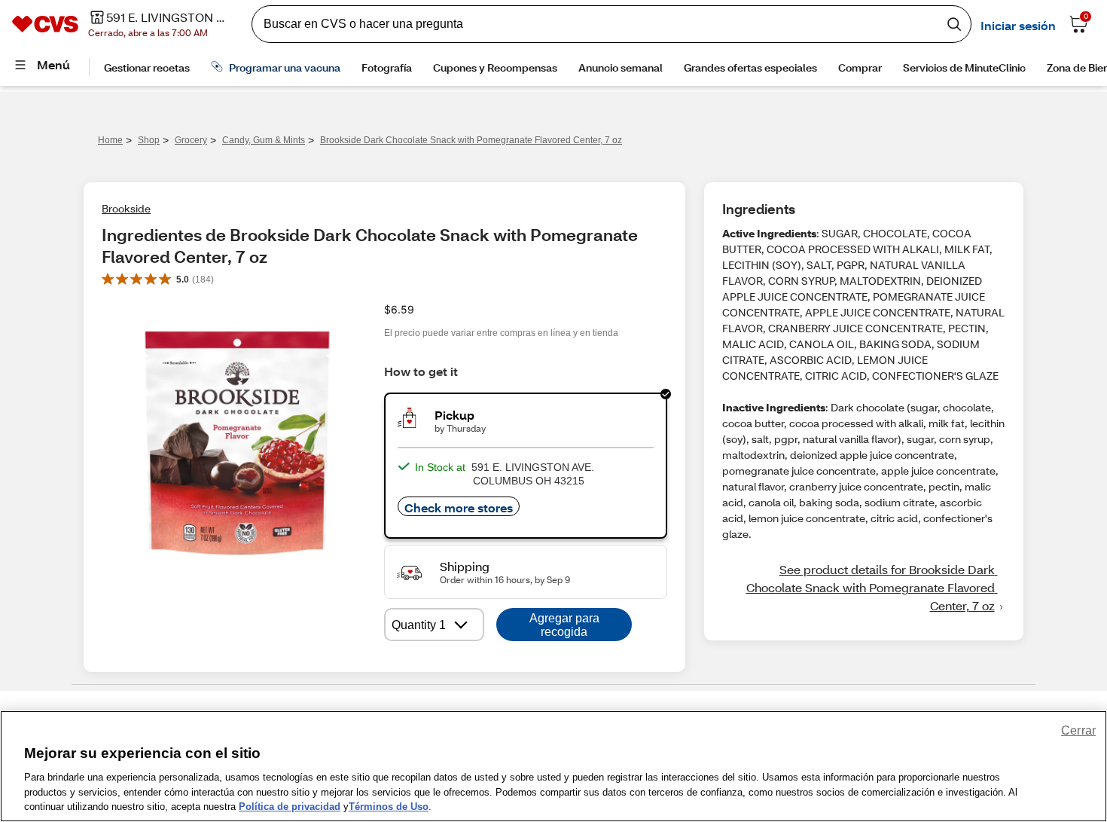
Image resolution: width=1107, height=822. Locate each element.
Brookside (126, 208)
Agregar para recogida (564, 625)
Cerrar (1078, 730)
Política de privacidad (289, 806)
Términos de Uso (388, 806)
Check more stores (458, 507)
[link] (863, 587)
